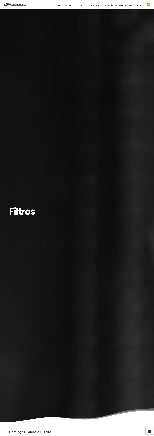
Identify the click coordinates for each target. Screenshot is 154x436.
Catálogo (16, 432)
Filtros (46, 432)
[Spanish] (147, 4)
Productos (71, 5)
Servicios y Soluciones (90, 5)
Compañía (108, 5)
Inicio (59, 5)
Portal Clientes (136, 5)
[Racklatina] (15, 4)
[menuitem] (60, 5)
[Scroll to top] (149, 431)
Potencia (32, 432)
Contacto (121, 5)
